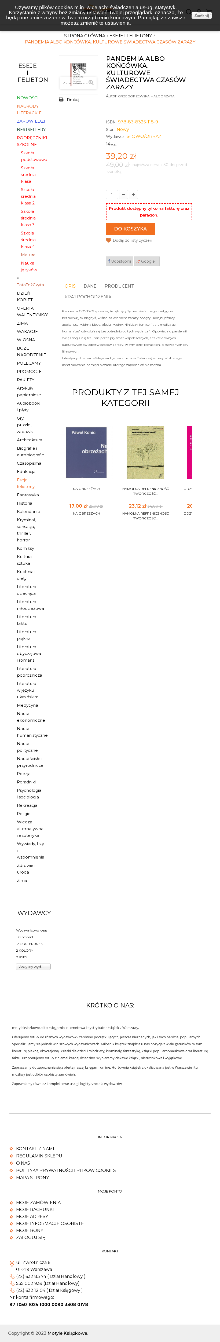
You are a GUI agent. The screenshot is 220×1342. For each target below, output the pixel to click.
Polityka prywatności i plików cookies (66, 1170)
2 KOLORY (24, 950)
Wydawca (115, 136)
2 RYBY (21, 957)
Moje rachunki (35, 1209)
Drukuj (73, 99)
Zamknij (202, 15)
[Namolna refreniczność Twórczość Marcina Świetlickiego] (145, 452)
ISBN (111, 122)
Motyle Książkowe (67, 1333)
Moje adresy (32, 1216)
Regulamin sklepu (39, 1155)
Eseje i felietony (130, 35)
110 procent (25, 937)
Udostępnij (120, 261)
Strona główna (84, 35)
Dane (90, 286)
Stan (110, 129)
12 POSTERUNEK (29, 944)
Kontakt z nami (35, 1148)
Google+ (148, 261)
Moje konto (110, 1191)
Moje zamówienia (38, 1202)
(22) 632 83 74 (31, 1276)
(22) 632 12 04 (30, 1290)
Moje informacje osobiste (50, 1223)
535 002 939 (29, 1283)
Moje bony (29, 1230)
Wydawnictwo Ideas (31, 930)
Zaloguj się (30, 1237)
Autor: (111, 96)
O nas (23, 1163)
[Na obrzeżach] (86, 452)
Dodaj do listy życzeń (132, 240)
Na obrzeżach (86, 489)
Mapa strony (32, 1177)
